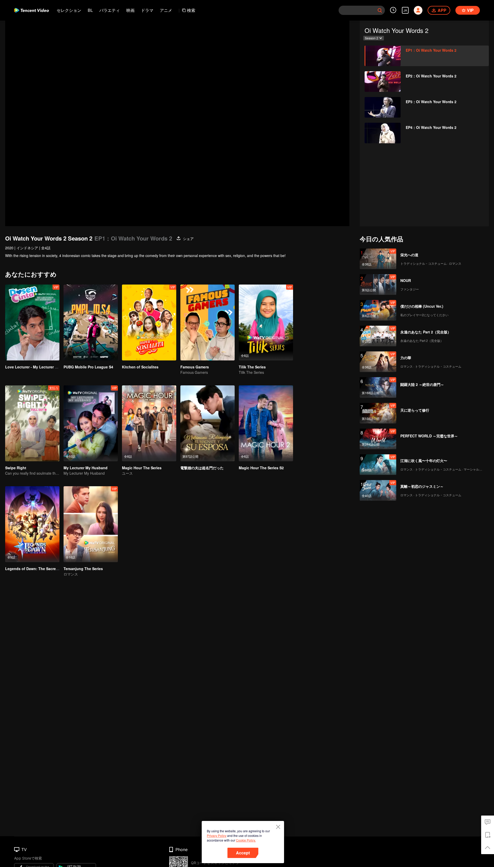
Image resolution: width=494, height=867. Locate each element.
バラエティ (109, 10)
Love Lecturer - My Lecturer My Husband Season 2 (49, 366)
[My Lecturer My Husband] (91, 423)
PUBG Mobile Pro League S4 (88, 366)
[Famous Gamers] (207, 322)
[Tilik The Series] (266, 322)
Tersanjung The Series (83, 568)
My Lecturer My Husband (86, 467)
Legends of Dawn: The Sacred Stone (37, 568)
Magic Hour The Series (142, 467)
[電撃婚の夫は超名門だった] (207, 423)
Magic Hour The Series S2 (261, 467)
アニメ (166, 10)
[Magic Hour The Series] (149, 423)
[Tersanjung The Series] (91, 524)
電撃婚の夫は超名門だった (202, 467)
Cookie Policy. (246, 840)
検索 (191, 10)
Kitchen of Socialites (140, 366)
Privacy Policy (216, 835)
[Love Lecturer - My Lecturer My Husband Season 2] (32, 322)
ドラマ (147, 10)
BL (90, 10)
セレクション (69, 10)
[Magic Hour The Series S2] (266, 423)
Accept (243, 853)
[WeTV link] (31, 10)
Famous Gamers (194, 366)
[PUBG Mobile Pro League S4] (91, 322)
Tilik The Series (252, 366)
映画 (130, 10)
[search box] (380, 10)
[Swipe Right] (32, 423)
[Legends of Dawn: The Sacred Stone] (32, 524)
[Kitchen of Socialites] (149, 322)
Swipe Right (15, 467)
